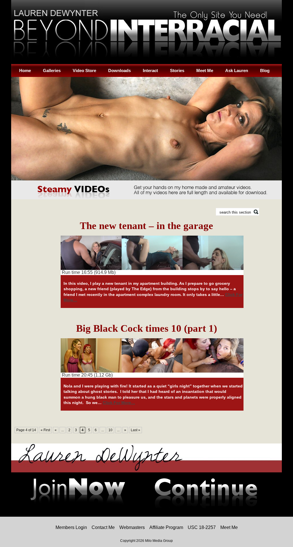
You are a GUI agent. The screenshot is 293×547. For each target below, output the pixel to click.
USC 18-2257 (202, 527)
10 (110, 430)
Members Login (71, 527)
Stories (177, 70)
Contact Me (103, 527)
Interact (150, 70)
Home (25, 70)
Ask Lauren (236, 70)
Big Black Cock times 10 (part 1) (146, 328)
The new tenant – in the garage (146, 225)
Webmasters (132, 527)
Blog (265, 70)
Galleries (52, 70)
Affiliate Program (166, 527)
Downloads (119, 70)
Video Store (84, 70)
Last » (135, 430)
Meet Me (204, 70)
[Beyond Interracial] (146, 63)
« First (45, 430)
